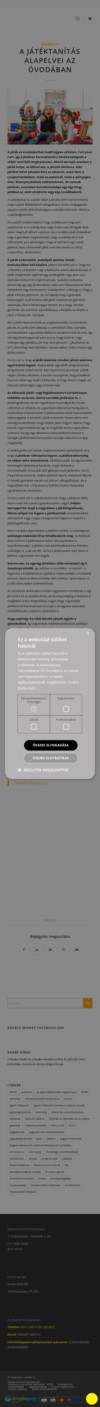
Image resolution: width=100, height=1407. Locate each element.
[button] (43, 770)
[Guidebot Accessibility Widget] (92, 1399)
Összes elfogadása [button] (51, 745)
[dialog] (50, 703)
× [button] (87, 633)
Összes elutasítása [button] (51, 758)
